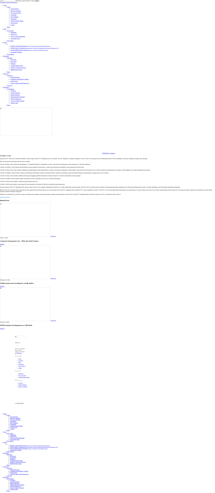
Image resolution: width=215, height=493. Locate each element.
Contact (20, 368)
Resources (6, 477)
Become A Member (15, 418)
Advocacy (107, 144)
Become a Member (22, 386)
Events (5, 442)
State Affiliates (14, 423)
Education (6, 453)
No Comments (111, 153)
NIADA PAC (13, 472)
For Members (10, 478)
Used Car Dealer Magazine (17, 438)
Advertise (20, 360)
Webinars (12, 459)
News (4, 432)
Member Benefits (22, 384)
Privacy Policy (21, 366)
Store (19, 362)
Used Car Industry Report (17, 488)
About (19, 358)
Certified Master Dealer (24, 377)
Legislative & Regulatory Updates (19, 471)
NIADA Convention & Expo (18, 462)
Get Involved (13, 427)
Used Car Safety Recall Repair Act (19, 474)
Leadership (13, 421)
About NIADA (14, 417)
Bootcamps (13, 457)
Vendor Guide (14, 489)
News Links (10, 433)
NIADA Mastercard (15, 486)
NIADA (104, 153)
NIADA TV (13, 436)
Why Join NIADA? (15, 420)
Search (37, 1)
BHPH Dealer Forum (16, 463)
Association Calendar (15, 450)
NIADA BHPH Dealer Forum (29, 448)
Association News (15, 439)
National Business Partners (17, 485)
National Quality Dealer (16, 426)
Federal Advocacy (15, 469)
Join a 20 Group (22, 375)
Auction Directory (15, 482)
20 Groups (13, 456)
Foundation (21, 364)
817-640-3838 (18, 353)
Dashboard (20, 373)
